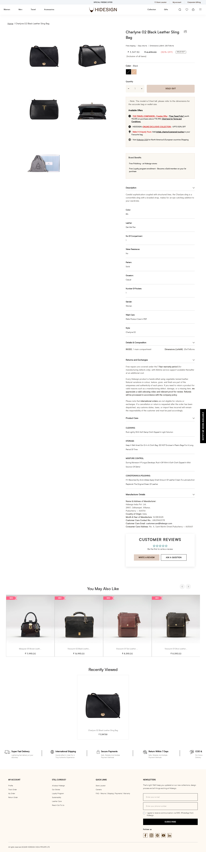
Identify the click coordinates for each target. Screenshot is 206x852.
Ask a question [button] (174, 557)
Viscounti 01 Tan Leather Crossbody (130, 649)
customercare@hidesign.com (159, 524)
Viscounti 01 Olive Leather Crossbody (180, 649)
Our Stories (56, 789)
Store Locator (101, 786)
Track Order (12, 789)
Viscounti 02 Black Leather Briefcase (82, 649)
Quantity (129, 82)
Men (20, 9)
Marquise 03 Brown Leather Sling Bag (34, 649)
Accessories (49, 9)
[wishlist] (187, 9)
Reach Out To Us (58, 805)
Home (10, 24)
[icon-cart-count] (193, 9)
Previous (183, 587)
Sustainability (56, 797)
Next (189, 587)
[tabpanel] (30, 626)
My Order (11, 793)
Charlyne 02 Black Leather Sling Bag (32, 24)
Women (7, 9)
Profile (10, 786)
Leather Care (57, 801)
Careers (99, 789)
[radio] (128, 72)
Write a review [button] (147, 557)
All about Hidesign (58, 786)
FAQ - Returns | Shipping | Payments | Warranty (113, 793)
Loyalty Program (58, 793)
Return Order (13, 797)
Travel (33, 9)
